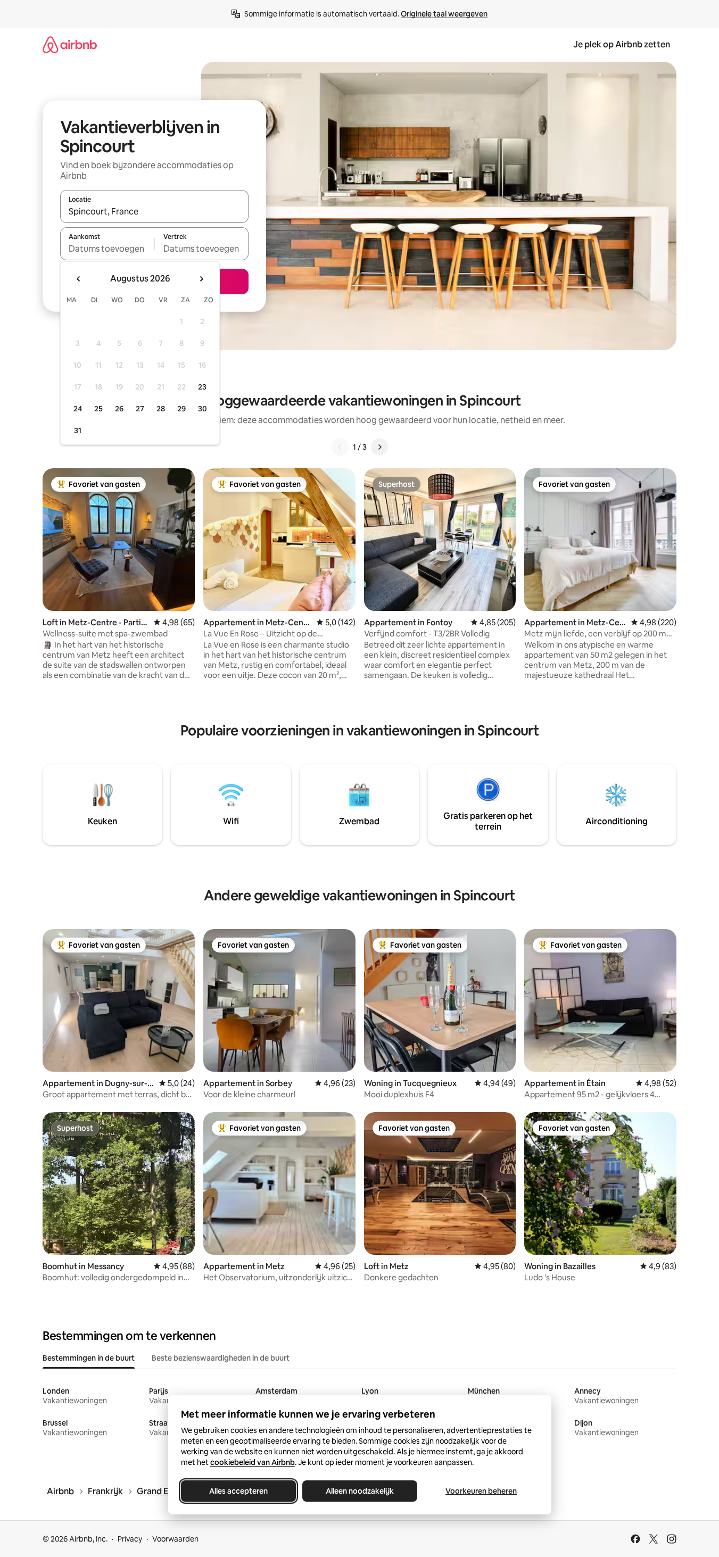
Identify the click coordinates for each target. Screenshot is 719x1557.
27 (140, 408)
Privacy (130, 1539)
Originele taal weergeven (444, 14)
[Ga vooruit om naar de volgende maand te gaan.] (201, 279)
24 (77, 408)
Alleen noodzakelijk (360, 1491)
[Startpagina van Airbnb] (70, 44)
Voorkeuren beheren (481, 1491)
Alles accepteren (238, 1491)
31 (77, 430)
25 (98, 408)
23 (202, 387)
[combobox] (154, 211)
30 (202, 408)
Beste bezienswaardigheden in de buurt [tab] (221, 1358)
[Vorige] (340, 446)
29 (181, 408)
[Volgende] (379, 446)
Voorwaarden (175, 1539)
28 (160, 408)
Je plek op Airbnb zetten (621, 44)
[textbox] (107, 248)
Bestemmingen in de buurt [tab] (89, 1358)
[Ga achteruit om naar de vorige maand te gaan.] (79, 279)
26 (119, 408)
